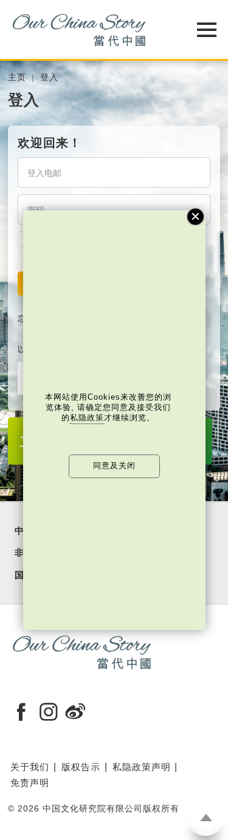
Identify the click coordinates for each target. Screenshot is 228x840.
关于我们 (29, 767)
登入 (49, 77)
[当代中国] (83, 29)
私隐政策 (87, 418)
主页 (17, 77)
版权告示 (80, 767)
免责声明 (29, 782)
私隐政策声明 (141, 767)
